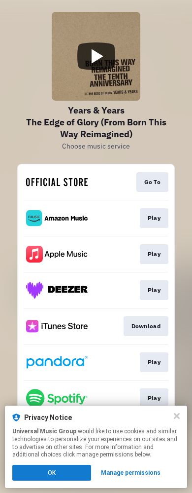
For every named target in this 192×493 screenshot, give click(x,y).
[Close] (177, 416)
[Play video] (96, 56)
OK (52, 472)
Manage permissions (130, 472)
